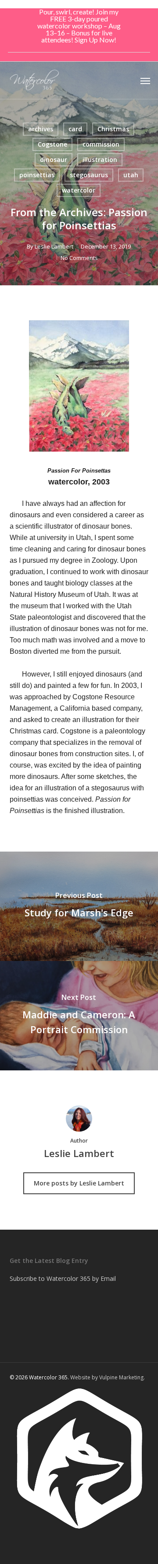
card (75, 129)
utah (130, 175)
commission (101, 144)
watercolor (78, 190)
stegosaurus (89, 175)
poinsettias (36, 175)
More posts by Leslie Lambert (79, 1183)
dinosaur (53, 159)
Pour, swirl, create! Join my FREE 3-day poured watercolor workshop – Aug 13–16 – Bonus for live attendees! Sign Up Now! (79, 25)
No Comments (79, 258)
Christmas (113, 129)
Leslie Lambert (54, 246)
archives (40, 129)
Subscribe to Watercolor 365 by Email (63, 1278)
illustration (100, 159)
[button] (145, 80)
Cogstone (52, 144)
